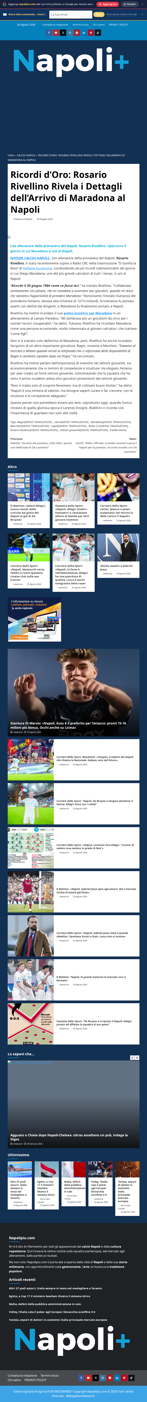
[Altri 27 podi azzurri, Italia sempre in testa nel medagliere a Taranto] (20, 1169)
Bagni (20, 422)
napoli (55, 426)
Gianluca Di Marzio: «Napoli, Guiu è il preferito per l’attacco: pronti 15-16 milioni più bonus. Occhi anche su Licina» (68, 725)
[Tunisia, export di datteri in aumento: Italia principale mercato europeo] (127, 1169)
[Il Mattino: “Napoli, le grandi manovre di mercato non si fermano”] (31, 980)
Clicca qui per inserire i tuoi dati (121, 14)
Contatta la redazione (55, 24)
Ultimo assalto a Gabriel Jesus (116, 567)
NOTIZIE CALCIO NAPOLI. (31, 258)
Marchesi (16, 426)
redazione (18, 523)
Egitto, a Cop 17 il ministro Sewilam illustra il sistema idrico (46, 1188)
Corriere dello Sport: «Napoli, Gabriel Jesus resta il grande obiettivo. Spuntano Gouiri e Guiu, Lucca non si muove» (92, 934)
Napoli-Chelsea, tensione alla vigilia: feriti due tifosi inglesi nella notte (68, 1139)
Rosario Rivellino (20, 430)
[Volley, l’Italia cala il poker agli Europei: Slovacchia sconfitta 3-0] (100, 1169)
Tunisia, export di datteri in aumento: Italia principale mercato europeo (58, 1319)
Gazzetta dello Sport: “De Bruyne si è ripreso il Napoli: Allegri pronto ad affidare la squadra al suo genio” (94, 1022)
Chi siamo (99, 24)
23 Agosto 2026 (80, 808)
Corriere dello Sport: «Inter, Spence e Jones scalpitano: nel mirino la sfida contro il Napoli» (116, 511)
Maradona (97, 422)
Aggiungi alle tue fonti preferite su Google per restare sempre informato (58, 4)
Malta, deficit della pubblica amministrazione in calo (74, 1186)
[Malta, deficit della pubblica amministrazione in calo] (73, 1169)
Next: (106, 445)
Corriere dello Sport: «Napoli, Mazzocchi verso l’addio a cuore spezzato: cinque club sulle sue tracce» (27, 572)
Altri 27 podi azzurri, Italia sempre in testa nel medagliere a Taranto (18, 1190)
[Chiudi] (142, 4)
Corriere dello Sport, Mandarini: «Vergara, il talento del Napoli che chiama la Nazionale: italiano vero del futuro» (94, 758)
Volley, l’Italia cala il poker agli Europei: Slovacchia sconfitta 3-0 (99, 1188)
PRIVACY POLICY (118, 24)
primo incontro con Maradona (88, 313)
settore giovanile (70, 430)
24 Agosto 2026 (124, 573)
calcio (57, 422)
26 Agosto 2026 (20, 1205)
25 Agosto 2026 (34, 523)
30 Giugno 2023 (45, 219)
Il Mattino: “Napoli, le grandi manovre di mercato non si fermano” (91, 978)
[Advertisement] (73, 113)
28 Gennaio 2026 (36, 1143)
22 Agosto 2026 (80, 852)
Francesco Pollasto (23, 219)
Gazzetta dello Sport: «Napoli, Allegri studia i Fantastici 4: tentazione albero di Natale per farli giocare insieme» (72, 512)
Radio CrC (94, 426)
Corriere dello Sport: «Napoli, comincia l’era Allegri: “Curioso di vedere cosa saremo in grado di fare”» (95, 846)
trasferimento (118, 430)
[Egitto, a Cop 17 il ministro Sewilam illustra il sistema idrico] (47, 1169)
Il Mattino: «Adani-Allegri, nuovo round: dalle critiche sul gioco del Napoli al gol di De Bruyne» (28, 512)
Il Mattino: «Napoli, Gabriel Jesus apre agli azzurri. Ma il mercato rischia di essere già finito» (96, 890)
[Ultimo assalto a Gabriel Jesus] (118, 548)
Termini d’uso (80, 24)
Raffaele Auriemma (37, 268)
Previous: (41, 443)
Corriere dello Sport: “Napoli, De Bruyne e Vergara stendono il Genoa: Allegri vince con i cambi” (94, 802)
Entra (99, 14)
